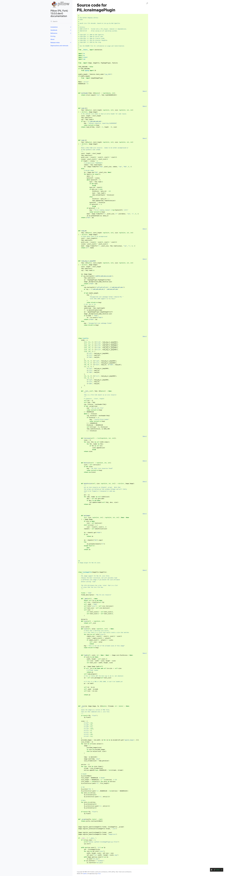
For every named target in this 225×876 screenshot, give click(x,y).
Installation (54, 27)
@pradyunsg (93, 873)
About (52, 39)
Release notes (55, 42)
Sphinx (85, 873)
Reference (54, 33)
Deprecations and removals (59, 45)
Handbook (54, 30)
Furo (99, 873)
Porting (53, 36)
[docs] (144, 91)
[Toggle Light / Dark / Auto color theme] (147, 3)
